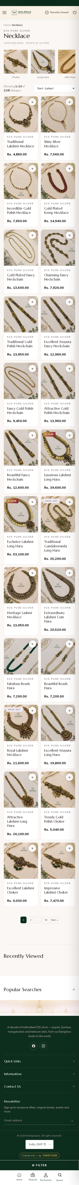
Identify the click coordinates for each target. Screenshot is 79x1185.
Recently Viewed (59, 12)
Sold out (53, 559)
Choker (16, 77)
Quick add (16, 154)
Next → (54, 920)
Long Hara (43, 77)
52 (46, 920)
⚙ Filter (39, 1165)
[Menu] (4, 12)
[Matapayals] (21, 13)
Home (7, 24)
